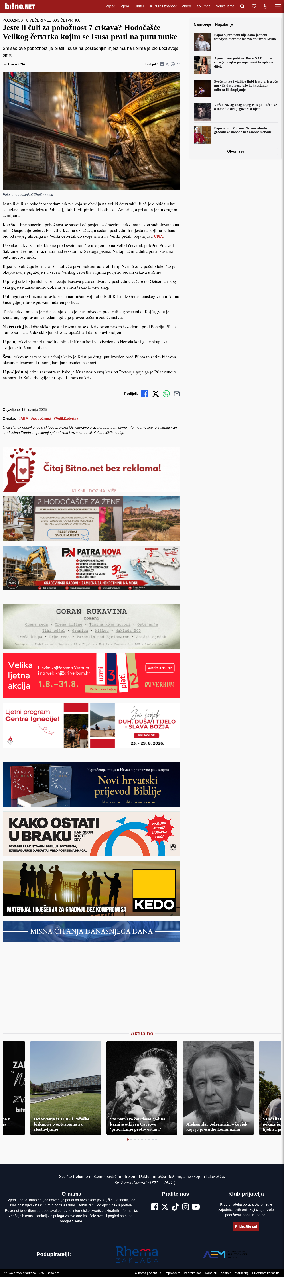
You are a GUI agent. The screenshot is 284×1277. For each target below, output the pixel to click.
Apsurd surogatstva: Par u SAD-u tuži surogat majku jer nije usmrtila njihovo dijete (243, 62)
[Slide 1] (128, 1139)
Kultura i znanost (163, 6)
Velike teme (225, 6)
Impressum (172, 1273)
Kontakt (226, 1273)
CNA (158, 236)
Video (186, 6)
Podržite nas (192, 1273)
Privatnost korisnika (266, 1273)
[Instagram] (185, 1207)
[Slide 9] (156, 1139)
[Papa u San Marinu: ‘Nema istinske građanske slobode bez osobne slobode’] (202, 135)
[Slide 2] (131, 1139)
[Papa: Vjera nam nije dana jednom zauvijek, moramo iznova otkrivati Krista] (202, 42)
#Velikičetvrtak (66, 418)
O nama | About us (148, 1273)
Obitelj (139, 6)
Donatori (211, 1273)
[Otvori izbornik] (277, 6)
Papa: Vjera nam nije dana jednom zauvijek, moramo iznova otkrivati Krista (245, 37)
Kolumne (203, 6)
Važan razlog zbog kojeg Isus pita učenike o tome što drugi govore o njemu (245, 107)
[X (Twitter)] (165, 1207)
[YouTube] (196, 1207)
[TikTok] (175, 1207)
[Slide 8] (153, 1139)
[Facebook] (154, 1207)
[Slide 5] (142, 1139)
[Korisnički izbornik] (265, 6)
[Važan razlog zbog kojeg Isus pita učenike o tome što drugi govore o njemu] (202, 112)
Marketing (242, 1273)
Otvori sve (235, 151)
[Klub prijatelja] (253, 6)
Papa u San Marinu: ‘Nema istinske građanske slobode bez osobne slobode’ (243, 130)
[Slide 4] (138, 1139)
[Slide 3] (135, 1139)
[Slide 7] (149, 1139)
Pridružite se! (246, 1226)
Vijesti (110, 6)
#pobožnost (41, 418)
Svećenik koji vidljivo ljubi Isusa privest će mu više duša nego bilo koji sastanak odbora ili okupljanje (246, 86)
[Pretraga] (242, 6)
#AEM (23, 418)
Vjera (125, 6)
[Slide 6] (145, 1139)
